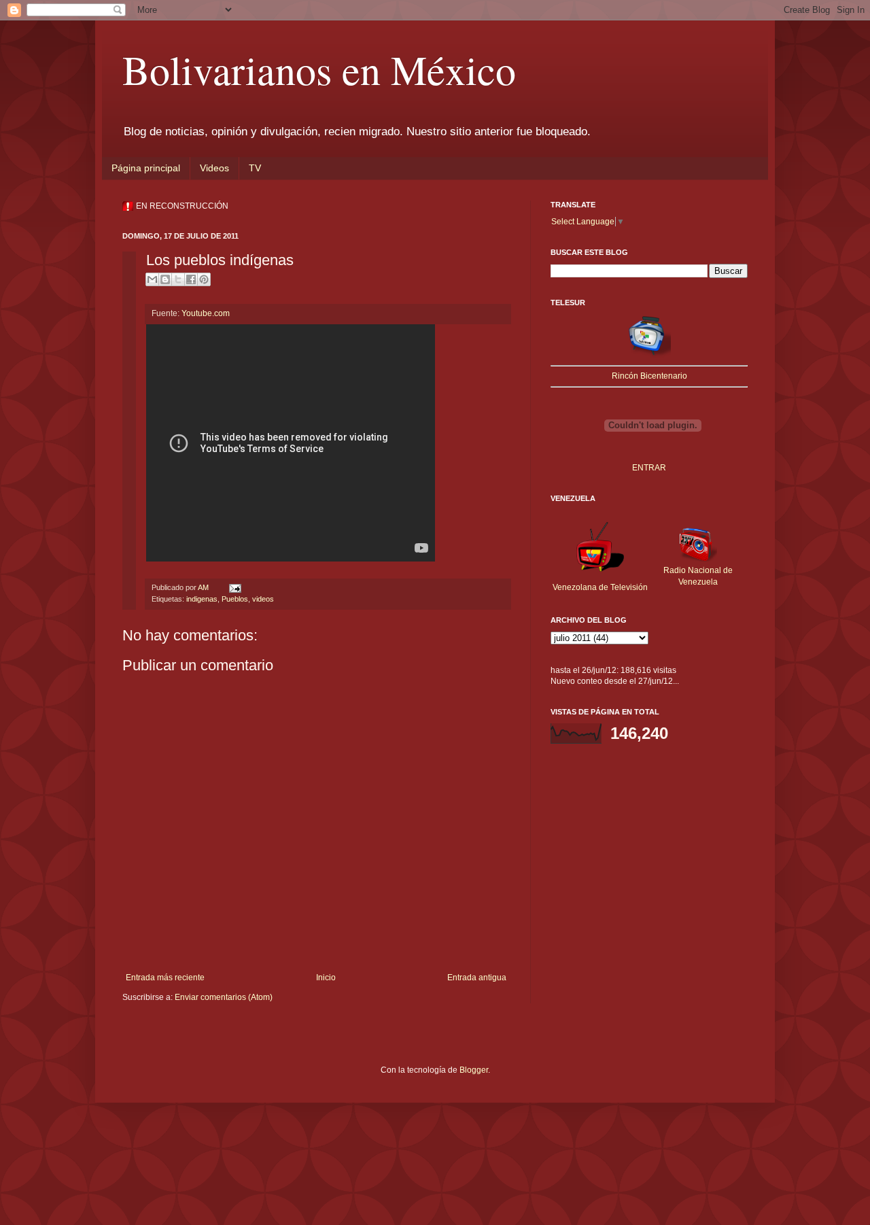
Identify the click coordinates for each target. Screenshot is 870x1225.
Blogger (473, 1070)
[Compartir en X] (178, 279)
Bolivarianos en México (319, 69)
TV (255, 167)
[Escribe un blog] (165, 279)
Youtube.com (205, 313)
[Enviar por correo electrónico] (152, 279)
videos (263, 599)
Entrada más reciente (165, 977)
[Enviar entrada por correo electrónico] (233, 587)
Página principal (145, 167)
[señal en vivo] (649, 355)
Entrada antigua (476, 977)
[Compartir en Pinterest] (204, 279)
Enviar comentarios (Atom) (224, 997)
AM (204, 587)
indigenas (202, 599)
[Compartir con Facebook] (191, 279)
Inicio (326, 977)
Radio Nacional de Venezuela (698, 576)
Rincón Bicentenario (649, 376)
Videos (214, 167)
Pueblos (235, 599)
